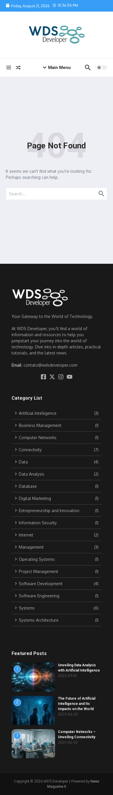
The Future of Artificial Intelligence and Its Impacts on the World (76, 703)
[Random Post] (18, 67)
